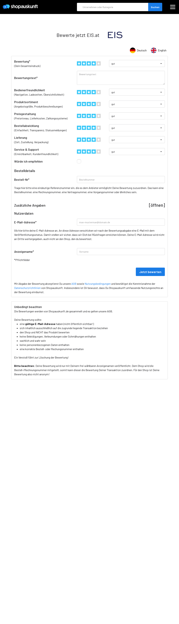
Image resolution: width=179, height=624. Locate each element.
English (162, 50)
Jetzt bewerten (150, 272)
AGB (109, 311)
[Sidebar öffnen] (173, 7)
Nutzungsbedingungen (98, 283)
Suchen (155, 7)
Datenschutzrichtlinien (27, 287)
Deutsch (142, 50)
